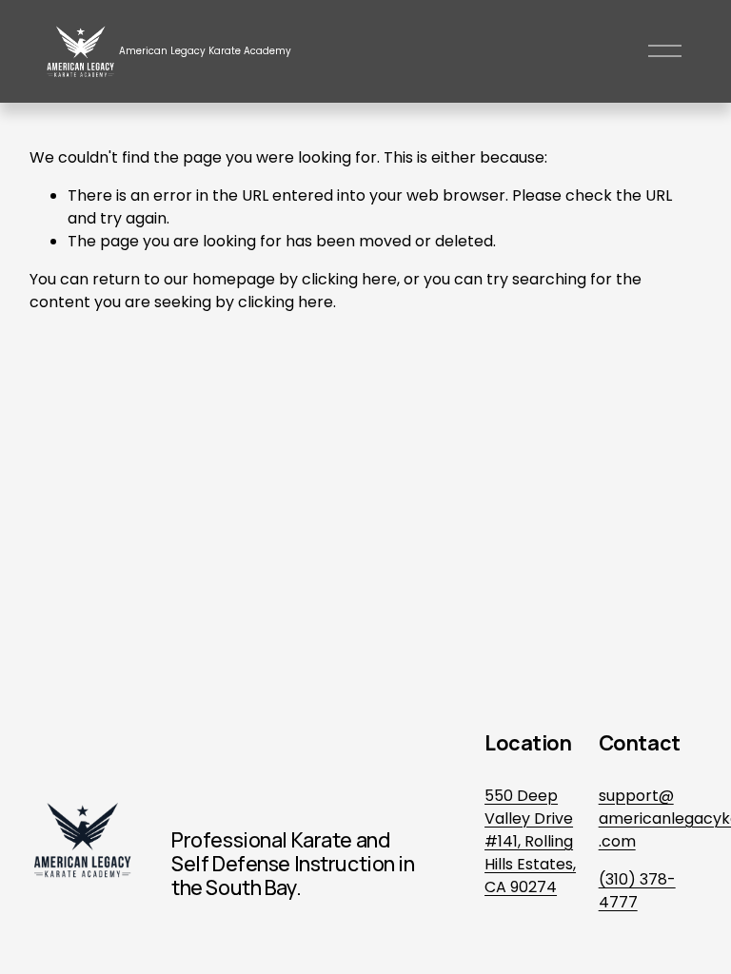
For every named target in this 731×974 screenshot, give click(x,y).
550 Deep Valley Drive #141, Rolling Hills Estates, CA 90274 (530, 841)
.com (617, 841)
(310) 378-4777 (637, 890)
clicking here (349, 279)
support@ (636, 796)
